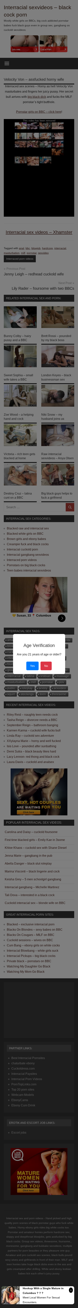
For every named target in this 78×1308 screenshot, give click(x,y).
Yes (32, 665)
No (46, 665)
